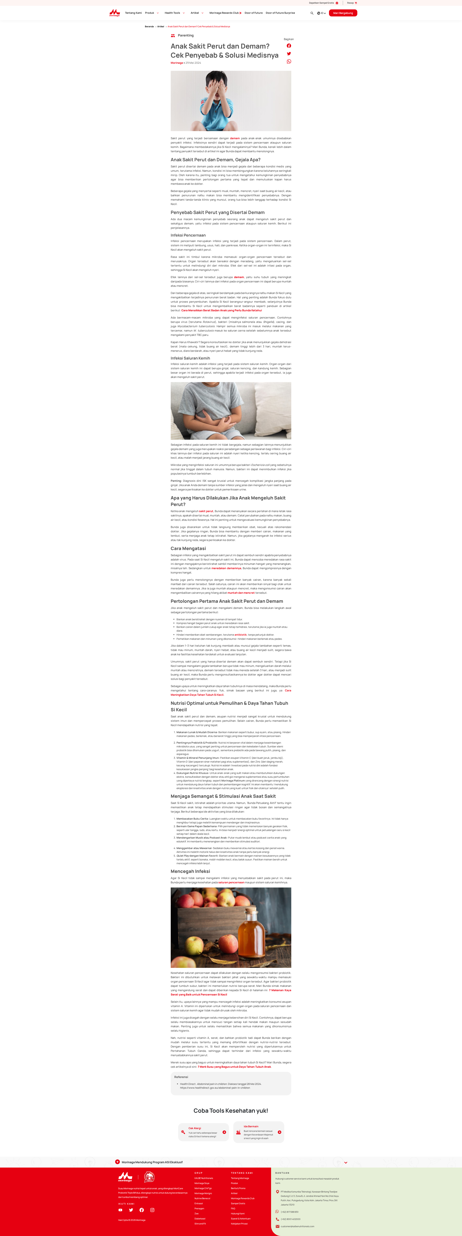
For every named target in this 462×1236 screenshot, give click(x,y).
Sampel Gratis (238, 1203)
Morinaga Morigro (203, 1193)
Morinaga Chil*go (203, 1188)
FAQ (233, 1208)
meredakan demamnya (226, 568)
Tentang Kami (133, 12)
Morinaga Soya (202, 1183)
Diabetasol (200, 1218)
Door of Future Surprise (280, 12)
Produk (149, 12)
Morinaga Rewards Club (224, 12)
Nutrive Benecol (202, 1198)
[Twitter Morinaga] (131, 1209)
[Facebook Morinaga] (142, 1209)
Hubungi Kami (238, 1213)
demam (235, 138)
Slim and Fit (200, 1223)
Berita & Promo (238, 1188)
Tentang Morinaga (240, 1178)
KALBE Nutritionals (204, 1178)
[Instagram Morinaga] (152, 1209)
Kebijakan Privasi (239, 1223)
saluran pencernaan (231, 882)
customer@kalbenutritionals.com (297, 1226)
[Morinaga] (125, 1177)
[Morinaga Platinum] (113, 12)
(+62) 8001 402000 (290, 1219)
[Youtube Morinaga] (120, 1209)
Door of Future (254, 12)
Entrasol (199, 1203)
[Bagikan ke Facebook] (289, 45)
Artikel (234, 1193)
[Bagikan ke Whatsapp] (289, 61)
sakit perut (206, 511)
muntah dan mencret (241, 593)
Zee (197, 1213)
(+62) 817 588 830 (289, 1211)
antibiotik (241, 634)
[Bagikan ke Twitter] (289, 53)
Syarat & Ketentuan (240, 1218)
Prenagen (199, 1208)
